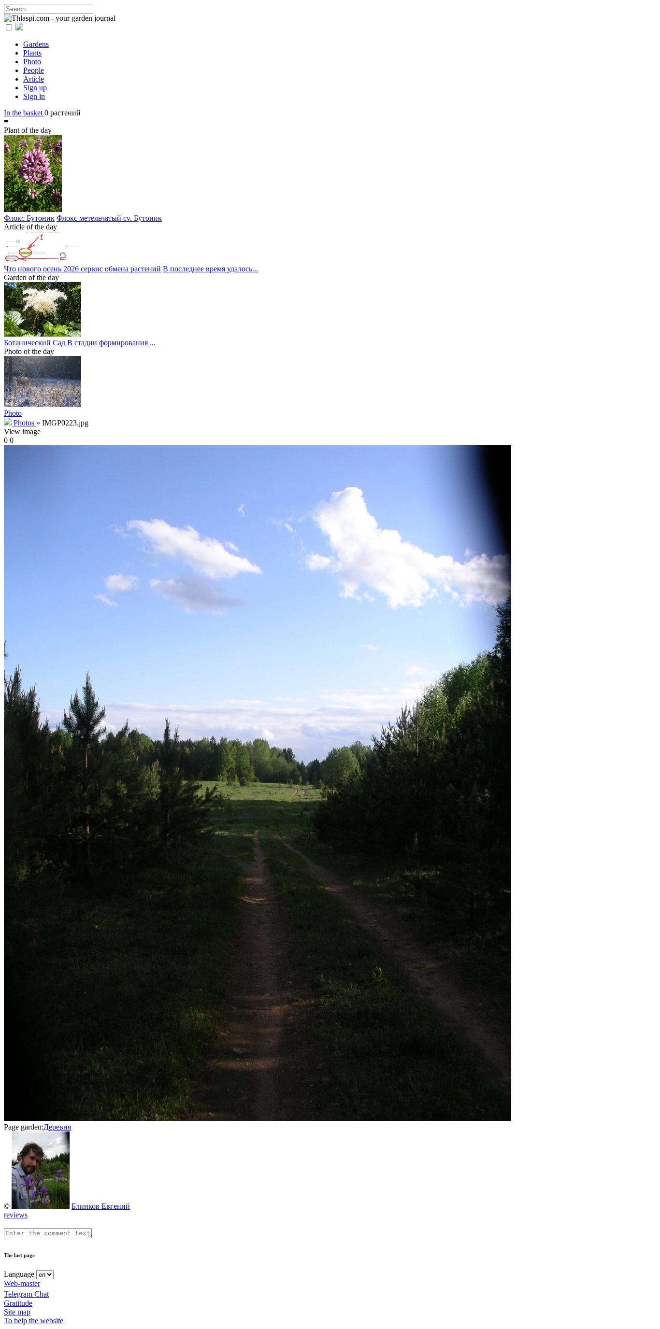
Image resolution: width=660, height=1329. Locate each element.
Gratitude (18, 1303)
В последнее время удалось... (210, 269)
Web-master (22, 1283)
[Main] (9, 423)
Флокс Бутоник (29, 218)
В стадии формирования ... (111, 343)
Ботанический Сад (34, 343)
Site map (17, 1312)
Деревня (57, 1127)
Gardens (36, 44)
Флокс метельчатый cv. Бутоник (109, 218)
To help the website (33, 1320)
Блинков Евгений (101, 1206)
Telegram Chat (26, 1294)
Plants (32, 53)
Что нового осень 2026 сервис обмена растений (82, 269)
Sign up (35, 88)
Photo (32, 61)
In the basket (24, 113)
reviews (16, 1215)
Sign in (34, 96)
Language (19, 1274)
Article (33, 79)
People (33, 70)
